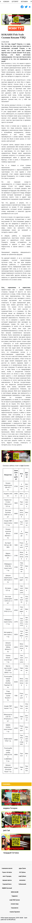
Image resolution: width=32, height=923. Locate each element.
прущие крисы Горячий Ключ (7, 882)
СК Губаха (22, 872)
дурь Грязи (22, 868)
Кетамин (24, 1)
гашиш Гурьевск (15, 911)
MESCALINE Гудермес (14, 894)
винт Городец (7, 876)
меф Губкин (22, 876)
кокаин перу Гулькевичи (14, 906)
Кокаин (6, 1)
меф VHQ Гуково (15, 900)
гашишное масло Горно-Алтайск (7, 870)
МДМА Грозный (7, 888)
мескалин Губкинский (22, 882)
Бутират (15, 1)
